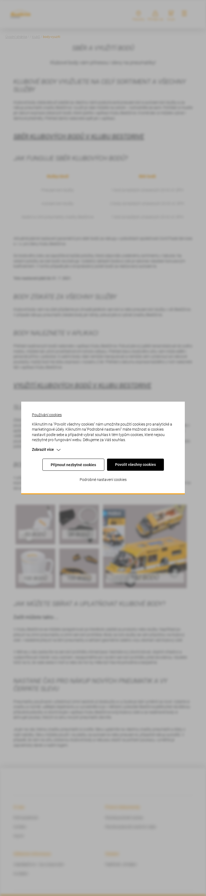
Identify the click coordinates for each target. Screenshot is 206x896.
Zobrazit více (43, 449)
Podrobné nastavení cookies (103, 479)
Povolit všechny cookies (135, 464)
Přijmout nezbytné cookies (73, 465)
